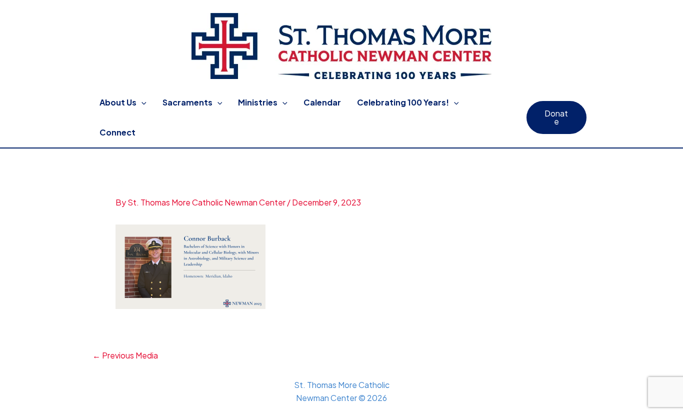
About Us (118, 102)
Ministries (258, 102)
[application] (141, 103)
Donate (556, 117)
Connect (118, 132)
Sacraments (187, 102)
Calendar (322, 102)
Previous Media (125, 356)
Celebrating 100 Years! (403, 102)
